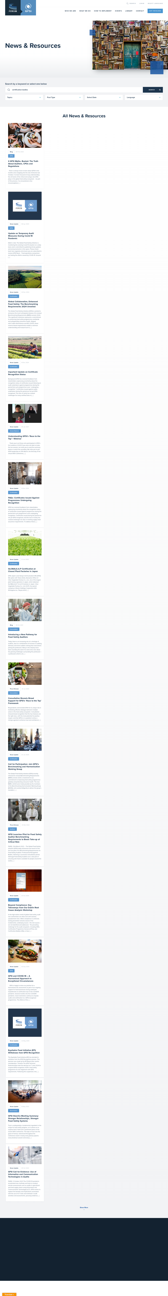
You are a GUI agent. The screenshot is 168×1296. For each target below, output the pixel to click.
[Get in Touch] (33, 1229)
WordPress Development (143, 1276)
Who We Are (70, 11)
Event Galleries (66, 1266)
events (118, 11)
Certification (13, 296)
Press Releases (101, 1261)
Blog (11, 152)
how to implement (103, 11)
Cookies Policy (66, 1241)
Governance (13, 1110)
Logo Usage (65, 1244)
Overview (99, 1230)
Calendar (64, 1258)
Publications (100, 1263)
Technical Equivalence (34, 1242)
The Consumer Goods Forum (71, 1247)
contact (140, 11)
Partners (99, 1244)
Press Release (14, 689)
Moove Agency (158, 1276)
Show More (84, 1208)
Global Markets (14, 431)
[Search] (160, 1231)
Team (63, 1230)
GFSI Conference (67, 1261)
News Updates (101, 1255)
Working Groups (102, 1238)
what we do (85, 11)
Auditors (12, 829)
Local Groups (101, 1236)
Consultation (14, 629)
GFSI (11, 156)
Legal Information (67, 1236)
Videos (98, 1266)
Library (129, 11)
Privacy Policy (66, 1238)
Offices (63, 1233)
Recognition (30, 1239)
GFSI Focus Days (67, 1263)
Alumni (98, 1241)
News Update (14, 224)
